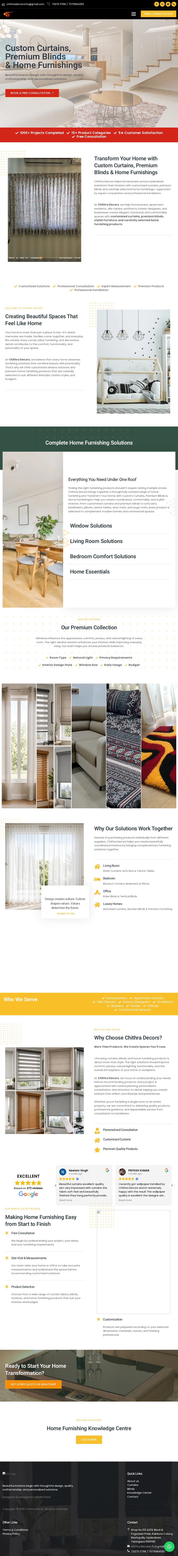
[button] (133, 14)
